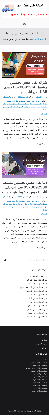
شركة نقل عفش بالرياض (36, 280)
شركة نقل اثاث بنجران (39, 388)
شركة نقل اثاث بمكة (40, 365)
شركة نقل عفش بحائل (37, 305)
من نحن (44, 348)
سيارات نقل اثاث (26, 104)
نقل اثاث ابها (7, 97)
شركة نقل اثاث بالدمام (39, 374)
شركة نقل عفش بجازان (37, 309)
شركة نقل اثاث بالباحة (39, 391)
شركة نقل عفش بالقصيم (36, 291)
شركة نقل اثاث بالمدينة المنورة (36, 368)
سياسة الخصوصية (41, 344)
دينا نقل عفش (37, 104)
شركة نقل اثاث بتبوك (40, 380)
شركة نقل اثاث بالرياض (39, 362)
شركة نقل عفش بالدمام (37, 294)
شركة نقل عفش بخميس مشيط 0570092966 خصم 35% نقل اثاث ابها (25, 87)
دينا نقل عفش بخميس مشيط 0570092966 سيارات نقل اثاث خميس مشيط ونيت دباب (24, 187)
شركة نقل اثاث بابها (40, 377)
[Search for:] (24, 260)
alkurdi (38, 97)
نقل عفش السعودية (38, 276)
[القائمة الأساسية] (24, 24)
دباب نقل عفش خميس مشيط (31, 101)
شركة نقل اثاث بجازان (39, 385)
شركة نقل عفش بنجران (37, 313)
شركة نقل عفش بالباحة (37, 316)
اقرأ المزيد (42, 143)
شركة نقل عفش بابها (38, 298)
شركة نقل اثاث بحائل (40, 382)
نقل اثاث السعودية (41, 359)
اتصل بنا (44, 340)
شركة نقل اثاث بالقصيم (39, 371)
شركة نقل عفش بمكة (37, 283)
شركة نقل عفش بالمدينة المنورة (33, 287)
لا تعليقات (44, 114)
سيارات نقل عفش (14, 104)
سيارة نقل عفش (24, 107)
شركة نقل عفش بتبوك (37, 302)
